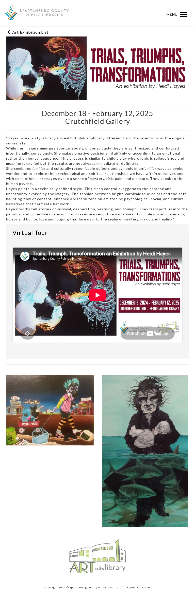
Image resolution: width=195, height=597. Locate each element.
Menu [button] (173, 14)
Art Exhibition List (30, 32)
